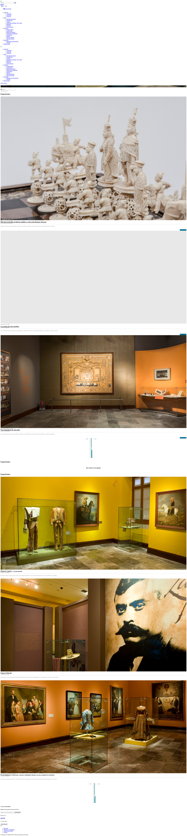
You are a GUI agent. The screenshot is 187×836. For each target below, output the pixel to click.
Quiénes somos (9, 29)
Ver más (183, 230)
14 (91, 456)
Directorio (6, 828)
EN (6, 6)
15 (91, 457)
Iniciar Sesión (8, 8)
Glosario (8, 42)
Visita (5, 17)
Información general (11, 19)
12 (91, 453)
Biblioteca (8, 24)
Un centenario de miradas (10, 430)
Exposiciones (9, 20)
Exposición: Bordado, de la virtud (14, 23)
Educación (6, 40)
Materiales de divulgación (12, 41)
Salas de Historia (10, 37)
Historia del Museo (10, 32)
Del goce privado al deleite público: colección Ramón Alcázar (24, 222)
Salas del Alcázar (10, 38)
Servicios (8, 25)
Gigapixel (8, 16)
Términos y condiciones (9, 829)
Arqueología (9, 34)
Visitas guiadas (9, 27)
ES (3, 6)
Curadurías (8, 13)
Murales (8, 36)
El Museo (6, 28)
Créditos (5, 832)
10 (91, 450)
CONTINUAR (17, 812)
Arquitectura (9, 31)
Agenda (8, 21)
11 (91, 452)
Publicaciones (7, 44)
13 (91, 454)
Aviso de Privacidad (8, 831)
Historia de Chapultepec (12, 33)
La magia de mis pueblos (10, 326)
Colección (6, 12)
